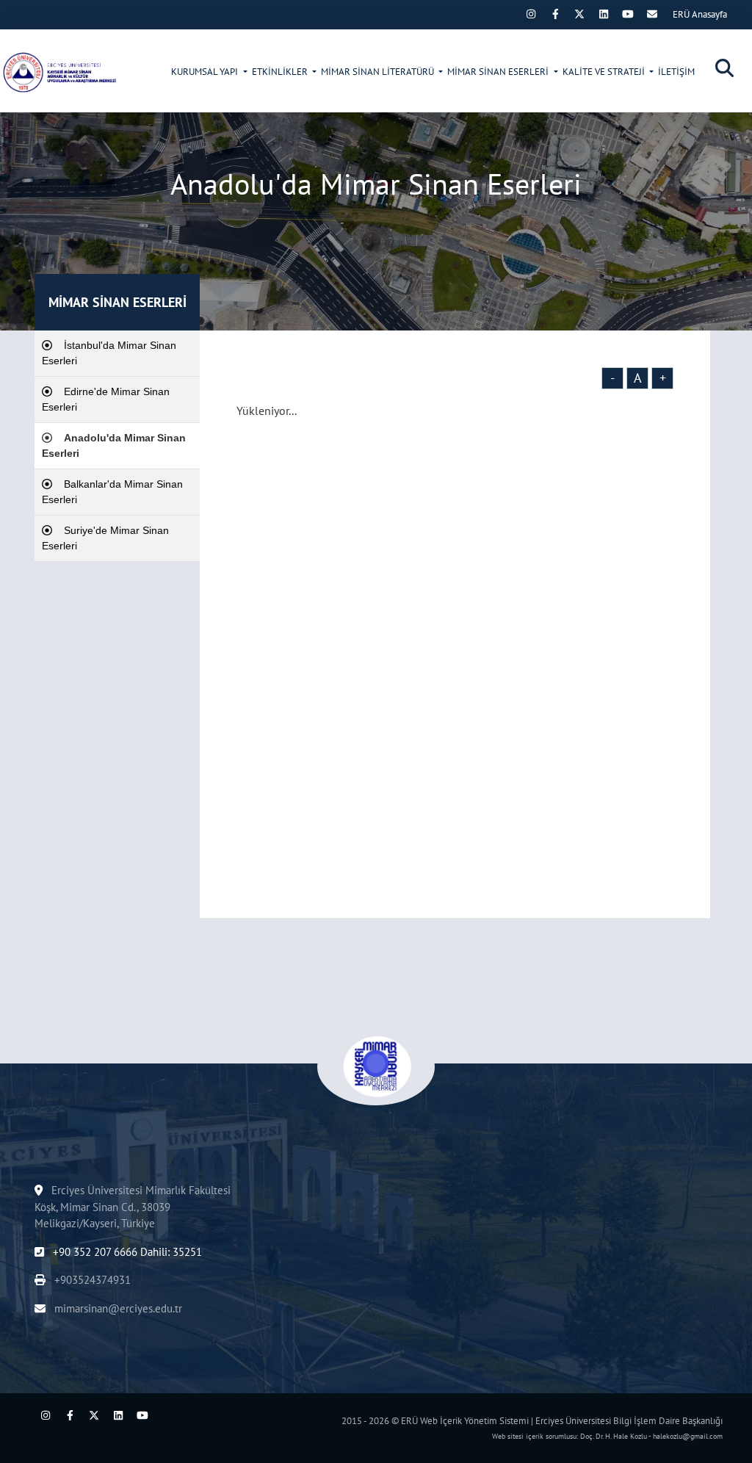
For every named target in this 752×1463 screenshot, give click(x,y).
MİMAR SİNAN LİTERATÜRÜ (378, 71)
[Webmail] (652, 14)
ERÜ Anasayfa (700, 14)
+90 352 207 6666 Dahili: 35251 (126, 1252)
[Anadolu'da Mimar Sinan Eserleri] (59, 72)
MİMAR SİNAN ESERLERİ (499, 71)
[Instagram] (531, 14)
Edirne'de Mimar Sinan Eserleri (106, 399)
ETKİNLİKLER (281, 71)
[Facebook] (555, 14)
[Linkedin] (603, 14)
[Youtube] (628, 14)
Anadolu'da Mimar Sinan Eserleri (114, 445)
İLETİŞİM (676, 71)
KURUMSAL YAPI (205, 71)
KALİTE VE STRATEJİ (605, 71)
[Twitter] (579, 14)
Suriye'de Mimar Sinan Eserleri (105, 538)
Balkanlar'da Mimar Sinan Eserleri (112, 491)
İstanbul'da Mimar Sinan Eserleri (109, 352)
